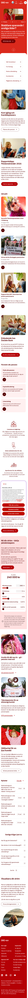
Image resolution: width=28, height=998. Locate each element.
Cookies (19, 983)
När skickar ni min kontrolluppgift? (11, 845)
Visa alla (19, 781)
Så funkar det (7, 41)
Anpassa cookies (5, 985)
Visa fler (12, 870)
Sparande (3, 953)
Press (2, 967)
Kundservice (16, 970)
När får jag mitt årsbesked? (9, 840)
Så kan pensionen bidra (10, 771)
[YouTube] (15, 975)
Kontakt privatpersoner (19, 962)
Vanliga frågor (16, 967)
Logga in (21, 3)
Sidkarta (3, 983)
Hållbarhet (4, 956)
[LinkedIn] (2, 975)
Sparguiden (18, 951)
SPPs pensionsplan (7, 715)
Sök (16, 3)
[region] (13, 499)
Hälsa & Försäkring (6, 951)
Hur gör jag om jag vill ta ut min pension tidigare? (10, 857)
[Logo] (5, 2)
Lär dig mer (18, 948)
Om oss (3, 962)
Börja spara (6, 567)
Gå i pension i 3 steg (20, 956)
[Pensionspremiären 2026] (12, 2)
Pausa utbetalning (8, 531)
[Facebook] (6, 975)
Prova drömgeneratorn (10, 904)
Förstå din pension (20, 953)
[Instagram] (10, 975)
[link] (13, 62)
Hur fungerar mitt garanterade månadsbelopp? (10, 863)
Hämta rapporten (8, 184)
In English (19, 500)
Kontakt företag (17, 965)
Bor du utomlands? (6, 981)
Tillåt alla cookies (13, 505)
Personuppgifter (11, 983)
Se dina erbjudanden (9, 355)
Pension (3, 948)
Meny (25, 2)
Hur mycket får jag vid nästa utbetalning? (9, 851)
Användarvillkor (17, 981)
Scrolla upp (24, 995)
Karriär (3, 965)
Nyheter (3, 970)
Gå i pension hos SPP (7, 673)
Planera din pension (9, 129)
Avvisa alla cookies (13, 514)
